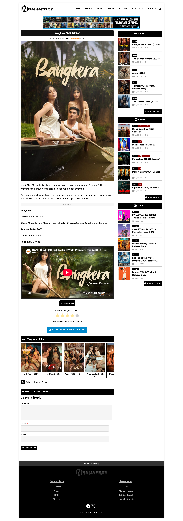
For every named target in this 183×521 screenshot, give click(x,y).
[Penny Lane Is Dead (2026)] (124, 49)
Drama (36, 382)
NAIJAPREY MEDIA (95, 512)
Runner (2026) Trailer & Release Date (144, 245)
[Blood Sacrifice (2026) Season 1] (124, 135)
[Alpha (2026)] (124, 77)
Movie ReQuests (126, 499)
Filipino (45, 382)
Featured (137, 9)
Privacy (57, 491)
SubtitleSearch (126, 495)
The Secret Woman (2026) (146, 58)
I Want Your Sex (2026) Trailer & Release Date (144, 216)
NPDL (126, 486)
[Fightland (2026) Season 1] (124, 192)
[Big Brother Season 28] (124, 149)
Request (124, 9)
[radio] (57, 316)
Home (78, 9)
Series (99, 9)
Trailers (111, 9)
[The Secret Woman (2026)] (124, 63)
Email (23, 434)
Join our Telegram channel (68, 329)
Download (69, 303)
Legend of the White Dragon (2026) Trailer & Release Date (144, 261)
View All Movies (153, 111)
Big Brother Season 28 (143, 144)
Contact (57, 486)
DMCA (57, 495)
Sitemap (57, 499)
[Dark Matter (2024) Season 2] (124, 178)
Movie (63, 39)
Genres (151, 9)
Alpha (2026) (138, 73)
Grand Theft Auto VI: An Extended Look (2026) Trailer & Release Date (144, 232)
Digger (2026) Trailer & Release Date (144, 273)
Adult (28, 382)
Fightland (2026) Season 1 (145, 187)
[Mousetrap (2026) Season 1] (124, 163)
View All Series (154, 197)
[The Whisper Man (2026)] (124, 106)
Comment (25, 403)
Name (24, 423)
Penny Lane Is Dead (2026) (146, 44)
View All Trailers (153, 283)
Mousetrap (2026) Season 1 (146, 159)
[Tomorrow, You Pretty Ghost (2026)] (124, 92)
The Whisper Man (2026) (145, 101)
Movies (88, 9)
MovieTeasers (126, 491)
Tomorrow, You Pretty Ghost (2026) (143, 87)
